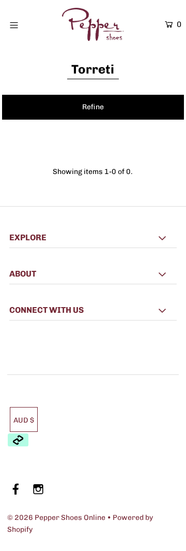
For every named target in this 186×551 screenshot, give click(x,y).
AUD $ (23, 420)
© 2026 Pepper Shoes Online (56, 517)
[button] (93, 107)
